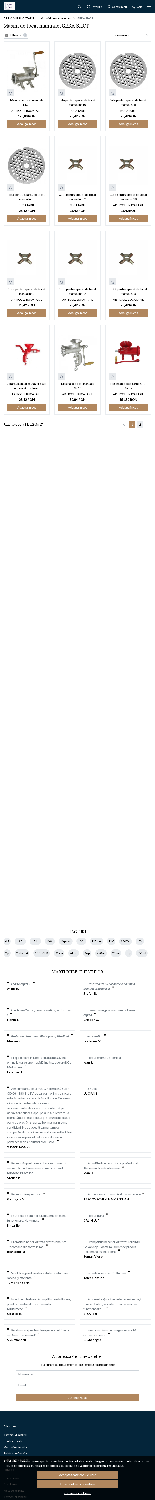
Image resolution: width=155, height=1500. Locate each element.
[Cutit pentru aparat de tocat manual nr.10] (128, 165)
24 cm (73, 953)
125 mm (97, 941)
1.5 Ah (35, 941)
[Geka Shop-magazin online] (9, 6)
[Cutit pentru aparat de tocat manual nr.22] (77, 260)
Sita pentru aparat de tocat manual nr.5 (27, 197)
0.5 (7, 941)
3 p (129, 953)
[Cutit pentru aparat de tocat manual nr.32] (77, 165)
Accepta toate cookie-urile (77, 1475)
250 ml (101, 953)
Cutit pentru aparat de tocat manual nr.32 (77, 197)
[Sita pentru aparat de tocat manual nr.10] (77, 71)
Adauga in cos (26, 124)
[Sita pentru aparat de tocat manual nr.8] (128, 71)
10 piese (65, 941)
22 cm (59, 953)
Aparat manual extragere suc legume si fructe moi (26, 386)
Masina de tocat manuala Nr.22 (26, 102)
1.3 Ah (20, 941)
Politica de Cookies (16, 1453)
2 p (7, 953)
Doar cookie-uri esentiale (77, 1484)
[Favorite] (94, 6)
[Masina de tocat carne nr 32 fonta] (128, 354)
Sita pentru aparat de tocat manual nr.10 (77, 102)
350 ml (142, 953)
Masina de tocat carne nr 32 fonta (128, 386)
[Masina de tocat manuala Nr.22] (26, 71)
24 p (87, 953)
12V (111, 941)
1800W (125, 941)
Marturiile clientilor (15, 1447)
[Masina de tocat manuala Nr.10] (77, 354)
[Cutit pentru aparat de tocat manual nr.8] (26, 260)
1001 (81, 941)
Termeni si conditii (15, 1434)
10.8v (49, 941)
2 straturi (22, 953)
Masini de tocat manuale (56, 18)
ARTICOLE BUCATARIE (19, 18)
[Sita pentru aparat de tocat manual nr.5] (26, 165)
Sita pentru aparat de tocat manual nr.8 (128, 102)
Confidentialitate (14, 1441)
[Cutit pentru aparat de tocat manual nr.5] (128, 260)
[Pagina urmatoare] (148, 424)
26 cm (116, 953)
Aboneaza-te (77, 1397)
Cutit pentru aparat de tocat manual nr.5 (128, 291)
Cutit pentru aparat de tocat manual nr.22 (77, 291)
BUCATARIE (78, 110)
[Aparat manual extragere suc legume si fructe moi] (26, 354)
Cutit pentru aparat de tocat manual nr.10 (128, 197)
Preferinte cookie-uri (77, 1493)
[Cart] (137, 6)
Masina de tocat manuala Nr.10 (77, 386)
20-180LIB (41, 953)
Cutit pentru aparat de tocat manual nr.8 (26, 291)
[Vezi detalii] (11, 92)
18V (139, 941)
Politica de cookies (16, 1465)
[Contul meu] (116, 6)
